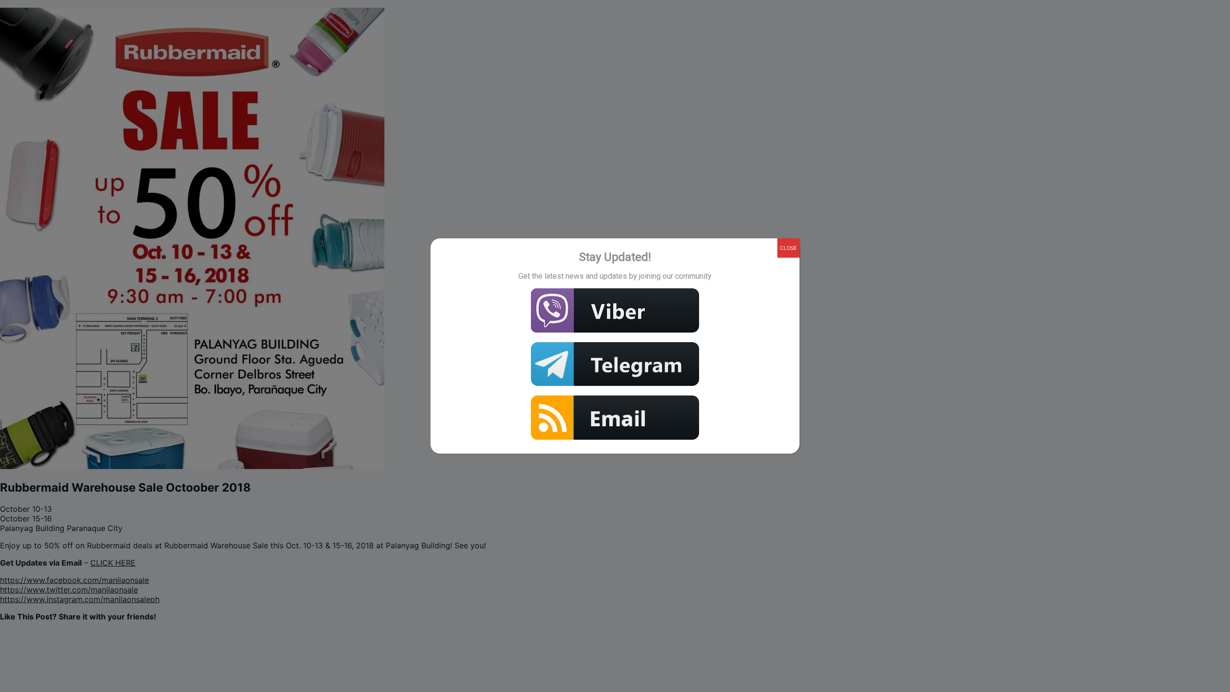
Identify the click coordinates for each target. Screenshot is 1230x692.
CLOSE (788, 248)
